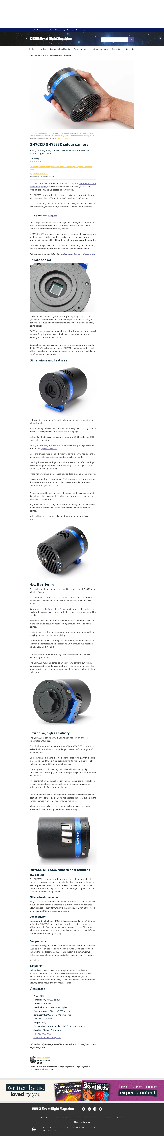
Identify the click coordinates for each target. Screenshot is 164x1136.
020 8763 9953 (44, 1033)
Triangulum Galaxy (57, 609)
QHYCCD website (49, 448)
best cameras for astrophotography (78, 254)
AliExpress (52, 215)
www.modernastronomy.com (47, 1037)
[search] (131, 39)
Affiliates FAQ (63, 138)
